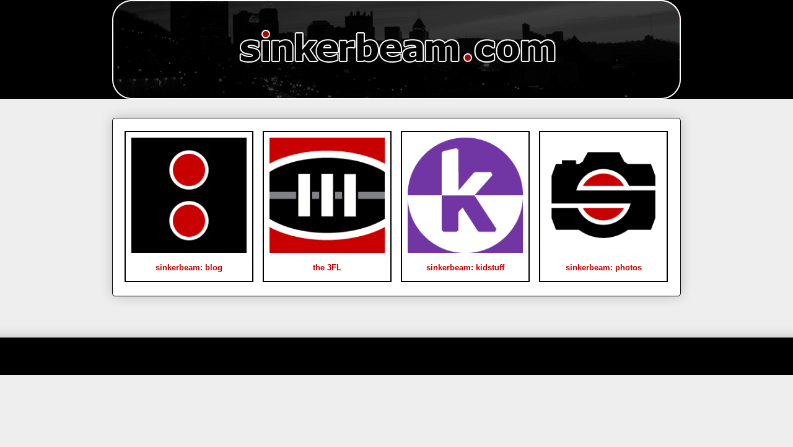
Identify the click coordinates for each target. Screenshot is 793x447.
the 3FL (327, 267)
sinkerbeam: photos (604, 267)
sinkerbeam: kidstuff (465, 267)
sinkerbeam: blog (189, 267)
